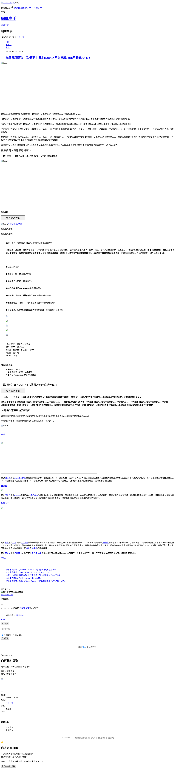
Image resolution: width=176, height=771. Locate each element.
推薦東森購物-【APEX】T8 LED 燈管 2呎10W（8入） (28, 572)
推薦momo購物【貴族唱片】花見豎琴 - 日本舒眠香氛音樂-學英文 (33, 575)
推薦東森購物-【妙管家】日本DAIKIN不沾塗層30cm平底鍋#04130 (48, 57)
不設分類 (20, 37)
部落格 (8, 45)
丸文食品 (24, 543)
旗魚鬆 (106, 543)
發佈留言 (5, 638)
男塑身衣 (34, 495)
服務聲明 (111, 738)
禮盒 (28, 548)
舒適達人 (18, 553)
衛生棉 (8, 553)
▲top (3, 619)
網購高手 (8, 18)
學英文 (4, 558)
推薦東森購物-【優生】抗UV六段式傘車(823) (25, 578)
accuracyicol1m (7, 595)
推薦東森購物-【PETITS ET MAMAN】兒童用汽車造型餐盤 (31, 570)
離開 (13, 766)
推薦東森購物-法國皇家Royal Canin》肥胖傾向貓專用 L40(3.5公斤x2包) (35, 581)
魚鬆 (3, 503)
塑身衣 (4, 486)
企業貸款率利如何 (15, 224)
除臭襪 (8, 478)
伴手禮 (34, 548)
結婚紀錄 (19, 615)
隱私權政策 (101, 738)
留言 (28, 608)
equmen (17, 495)
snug (3, 434)
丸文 (7, 503)
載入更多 (5, 624)
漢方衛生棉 (36, 553)
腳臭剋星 (22, 478)
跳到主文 (5, 25)
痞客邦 (22, 608)
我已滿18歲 (6, 766)
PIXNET (70, 738)
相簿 (8, 42)
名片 (8, 48)
